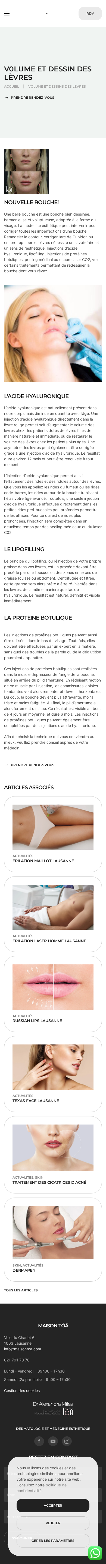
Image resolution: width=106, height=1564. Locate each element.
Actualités (23, 856)
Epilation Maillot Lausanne (43, 860)
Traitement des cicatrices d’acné (49, 1182)
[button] (7, 13)
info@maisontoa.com (22, 1349)
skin (39, 1177)
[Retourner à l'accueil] (53, 13)
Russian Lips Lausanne (37, 1020)
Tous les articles (21, 1290)
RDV (90, 13)
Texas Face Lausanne (36, 1100)
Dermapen (24, 1270)
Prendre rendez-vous (32, 97)
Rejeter (53, 1523)
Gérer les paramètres (53, 1541)
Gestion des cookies (22, 1390)
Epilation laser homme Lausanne (49, 940)
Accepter (53, 1505)
